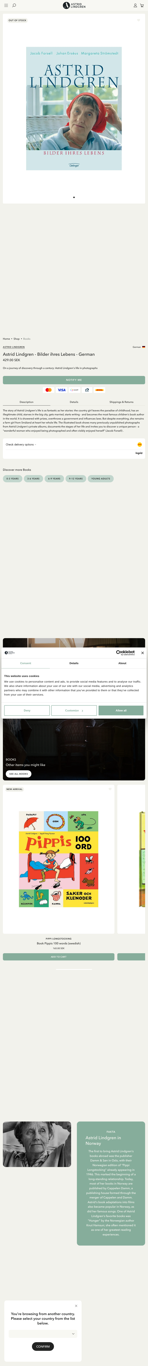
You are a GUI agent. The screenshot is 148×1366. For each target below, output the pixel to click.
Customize (72, 710)
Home (6, 338)
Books (27, 338)
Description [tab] (26, 402)
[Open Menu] (6, 5)
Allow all (121, 710)
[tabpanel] (74, 419)
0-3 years (12, 478)
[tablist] (74, 402)
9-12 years (76, 478)
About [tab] (122, 663)
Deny (27, 710)
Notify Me (74, 380)
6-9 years (54, 478)
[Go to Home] (74, 5)
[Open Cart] (140, 5)
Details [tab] (74, 663)
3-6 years (33, 478)
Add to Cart (59, 957)
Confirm (43, 1346)
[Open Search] (15, 5)
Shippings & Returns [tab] (121, 402)
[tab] (74, 197)
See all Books (18, 774)
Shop (17, 338)
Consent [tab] (25, 663)
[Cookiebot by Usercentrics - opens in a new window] (119, 652)
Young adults (100, 478)
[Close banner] (142, 652)
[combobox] (43, 1334)
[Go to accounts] (134, 5)
